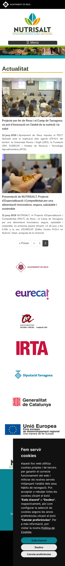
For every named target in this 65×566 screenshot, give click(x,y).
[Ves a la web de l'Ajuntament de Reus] (16, 4)
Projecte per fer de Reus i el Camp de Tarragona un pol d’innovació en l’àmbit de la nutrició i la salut (32, 124)
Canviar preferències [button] (39, 554)
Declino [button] (39, 547)
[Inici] (32, 23)
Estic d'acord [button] (39, 540)
